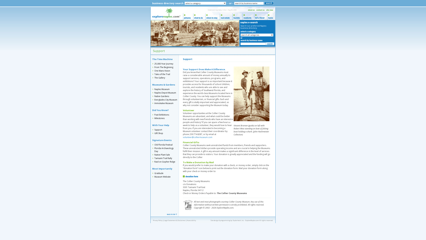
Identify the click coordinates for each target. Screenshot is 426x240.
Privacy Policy (158, 220)
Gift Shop (158, 133)
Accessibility (191, 220)
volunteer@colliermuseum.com (197, 137)
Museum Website (162, 176)
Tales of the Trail (162, 74)
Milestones (159, 118)
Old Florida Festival (163, 144)
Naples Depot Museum (165, 92)
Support (158, 129)
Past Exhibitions (161, 114)
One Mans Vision (162, 70)
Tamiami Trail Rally (163, 158)
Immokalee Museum (163, 103)
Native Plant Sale (162, 154)
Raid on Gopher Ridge (164, 161)
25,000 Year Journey (163, 63)
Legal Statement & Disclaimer (174, 220)
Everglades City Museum (165, 99)
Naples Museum (162, 89)
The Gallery (159, 77)
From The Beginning (163, 67)
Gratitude (158, 173)
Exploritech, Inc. (238, 220)
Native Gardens (161, 96)
